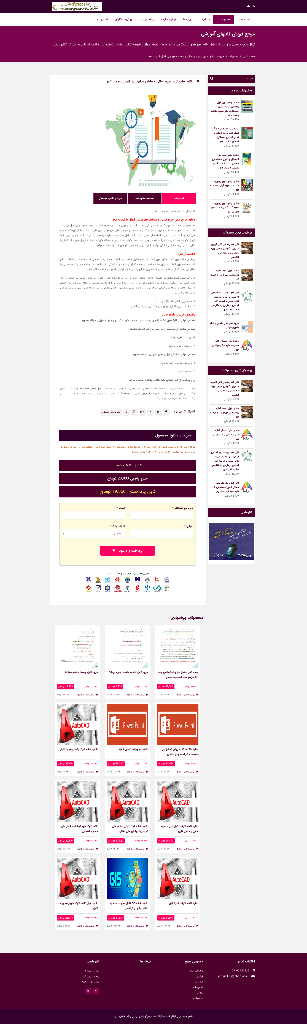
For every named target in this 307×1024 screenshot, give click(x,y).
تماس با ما (101, 19)
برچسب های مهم (145, 198)
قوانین (200, 976)
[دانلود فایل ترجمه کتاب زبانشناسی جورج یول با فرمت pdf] (247, 275)
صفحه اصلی (244, 19)
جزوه (221, 56)
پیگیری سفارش (123, 19)
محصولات (224, 19)
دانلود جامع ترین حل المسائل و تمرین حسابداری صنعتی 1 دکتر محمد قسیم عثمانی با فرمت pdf (225, 161)
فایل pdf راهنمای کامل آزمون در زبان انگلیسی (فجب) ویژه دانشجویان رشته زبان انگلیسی (225, 250)
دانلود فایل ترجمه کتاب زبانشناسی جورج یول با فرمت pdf (224, 275)
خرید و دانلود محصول (110, 198)
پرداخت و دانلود (129, 551)
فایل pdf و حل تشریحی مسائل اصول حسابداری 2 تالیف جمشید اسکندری (226, 487)
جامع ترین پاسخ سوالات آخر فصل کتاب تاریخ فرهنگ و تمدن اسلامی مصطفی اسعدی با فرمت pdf (225, 135)
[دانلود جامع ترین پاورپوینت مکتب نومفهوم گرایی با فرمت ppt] (247, 185)
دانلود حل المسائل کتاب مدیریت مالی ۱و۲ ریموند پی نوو (225, 345)
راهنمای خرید (146, 19)
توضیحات (179, 198)
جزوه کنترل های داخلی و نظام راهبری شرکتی (224, 325)
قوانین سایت (168, 19)
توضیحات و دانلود (186, 695)
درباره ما (187, 19)
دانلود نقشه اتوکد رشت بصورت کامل (79, 749)
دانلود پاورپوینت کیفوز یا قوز (133, 749)
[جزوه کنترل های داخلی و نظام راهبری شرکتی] (247, 327)
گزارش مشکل (109, 412)
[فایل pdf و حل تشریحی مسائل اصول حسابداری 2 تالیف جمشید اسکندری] (247, 487)
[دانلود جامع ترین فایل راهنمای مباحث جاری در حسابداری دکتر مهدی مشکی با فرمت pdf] (247, 106)
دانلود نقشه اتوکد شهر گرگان (183, 903)
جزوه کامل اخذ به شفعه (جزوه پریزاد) (128, 672)
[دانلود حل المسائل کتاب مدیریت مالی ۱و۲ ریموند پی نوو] (247, 345)
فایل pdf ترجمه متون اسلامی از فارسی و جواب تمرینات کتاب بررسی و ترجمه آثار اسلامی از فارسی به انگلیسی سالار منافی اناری (225, 301)
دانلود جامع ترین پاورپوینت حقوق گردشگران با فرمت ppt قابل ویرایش (225, 207)
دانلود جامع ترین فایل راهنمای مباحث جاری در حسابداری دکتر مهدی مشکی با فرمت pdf (225, 109)
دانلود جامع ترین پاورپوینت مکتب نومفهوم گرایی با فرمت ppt (224, 185)
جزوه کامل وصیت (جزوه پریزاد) (81, 672)
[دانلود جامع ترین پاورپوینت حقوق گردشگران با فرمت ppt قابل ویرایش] (247, 207)
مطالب (205, 19)
